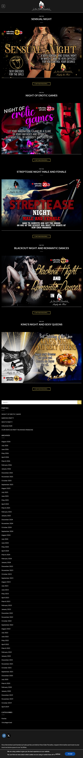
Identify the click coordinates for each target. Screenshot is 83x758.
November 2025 (7, 477)
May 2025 (5, 500)
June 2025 (5, 496)
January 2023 (6, 609)
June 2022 (5, 636)
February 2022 (7, 652)
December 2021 (7, 660)
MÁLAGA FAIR (7, 426)
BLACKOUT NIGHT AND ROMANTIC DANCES (41, 248)
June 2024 (5, 543)
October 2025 (7, 480)
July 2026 (5, 445)
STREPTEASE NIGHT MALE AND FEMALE (41, 171)
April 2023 (5, 597)
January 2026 (6, 469)
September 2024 (7, 531)
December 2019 (7, 695)
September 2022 (7, 625)
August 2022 (6, 629)
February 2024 (7, 558)
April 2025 (5, 504)
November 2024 (7, 523)
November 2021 (7, 664)
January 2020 (6, 691)
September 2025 (7, 484)
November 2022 (7, 617)
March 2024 (6, 555)
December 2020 (7, 675)
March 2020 (6, 683)
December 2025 (7, 473)
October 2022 (7, 621)
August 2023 (6, 582)
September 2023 (7, 578)
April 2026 (5, 457)
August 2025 (6, 488)
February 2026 (7, 465)
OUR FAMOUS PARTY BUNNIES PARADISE (17, 430)
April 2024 (5, 551)
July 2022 (5, 633)
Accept (70, 754)
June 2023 (5, 590)
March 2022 (6, 648)
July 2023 (5, 586)
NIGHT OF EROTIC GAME (11, 414)
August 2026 (6, 441)
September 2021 (7, 672)
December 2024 (7, 519)
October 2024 (7, 527)
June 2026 (5, 449)
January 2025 (6, 516)
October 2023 (7, 574)
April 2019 (5, 707)
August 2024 (6, 535)
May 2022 (5, 640)
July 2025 (5, 492)
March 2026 (6, 461)
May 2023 (5, 594)
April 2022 (5, 644)
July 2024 (5, 539)
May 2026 (5, 453)
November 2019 (7, 699)
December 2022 (7, 613)
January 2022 (6, 656)
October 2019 (7, 703)
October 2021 (7, 668)
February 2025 (7, 512)
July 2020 (5, 679)
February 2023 (7, 605)
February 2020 (7, 687)
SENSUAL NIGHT (41, 19)
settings (57, 754)
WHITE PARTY (7, 422)
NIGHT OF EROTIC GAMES (41, 95)
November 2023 (7, 570)
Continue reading (41, 83)
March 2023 (6, 601)
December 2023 (7, 566)
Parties (41, 16)
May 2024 (5, 547)
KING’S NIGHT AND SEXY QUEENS (41, 324)
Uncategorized (7, 722)
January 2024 (6, 562)
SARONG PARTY (8, 418)
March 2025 (6, 508)
